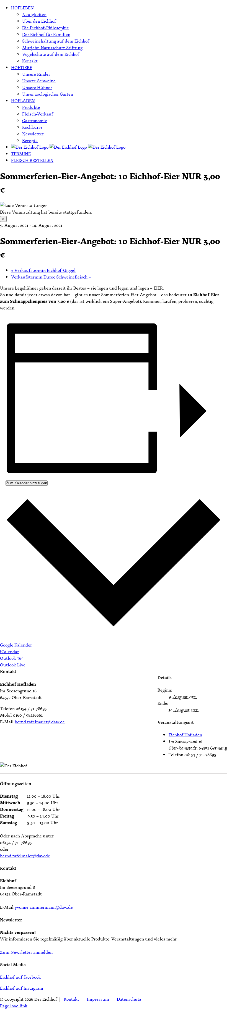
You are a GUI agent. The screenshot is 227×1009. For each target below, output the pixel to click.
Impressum (98, 999)
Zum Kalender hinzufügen (26, 483)
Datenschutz (129, 999)
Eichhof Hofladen (185, 734)
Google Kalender (16, 645)
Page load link (13, 1005)
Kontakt (71, 999)
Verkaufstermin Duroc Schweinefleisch (51, 277)
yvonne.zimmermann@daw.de (44, 907)
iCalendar (9, 651)
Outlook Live (12, 664)
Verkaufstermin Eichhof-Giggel (43, 270)
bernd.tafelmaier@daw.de (40, 721)
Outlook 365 (11, 658)
